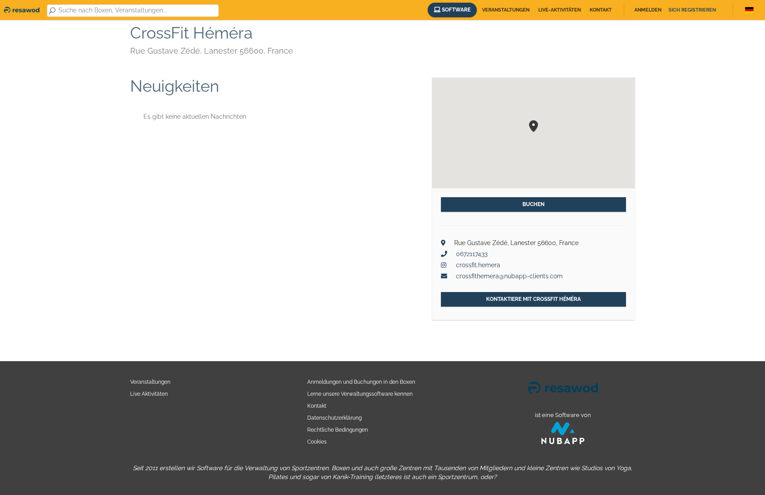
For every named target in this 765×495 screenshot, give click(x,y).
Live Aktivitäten (149, 393)
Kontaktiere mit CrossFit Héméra (533, 299)
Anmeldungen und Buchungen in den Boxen (361, 381)
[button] (533, 126)
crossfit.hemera (478, 265)
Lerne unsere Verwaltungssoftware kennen (360, 393)
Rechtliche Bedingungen (337, 429)
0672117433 (471, 253)
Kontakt (601, 10)
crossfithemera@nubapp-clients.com (509, 276)
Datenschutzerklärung (334, 417)
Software (455, 10)
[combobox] (137, 10)
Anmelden (647, 10)
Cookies (317, 441)
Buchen (533, 204)
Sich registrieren (692, 10)
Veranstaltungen (505, 10)
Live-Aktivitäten (559, 10)
